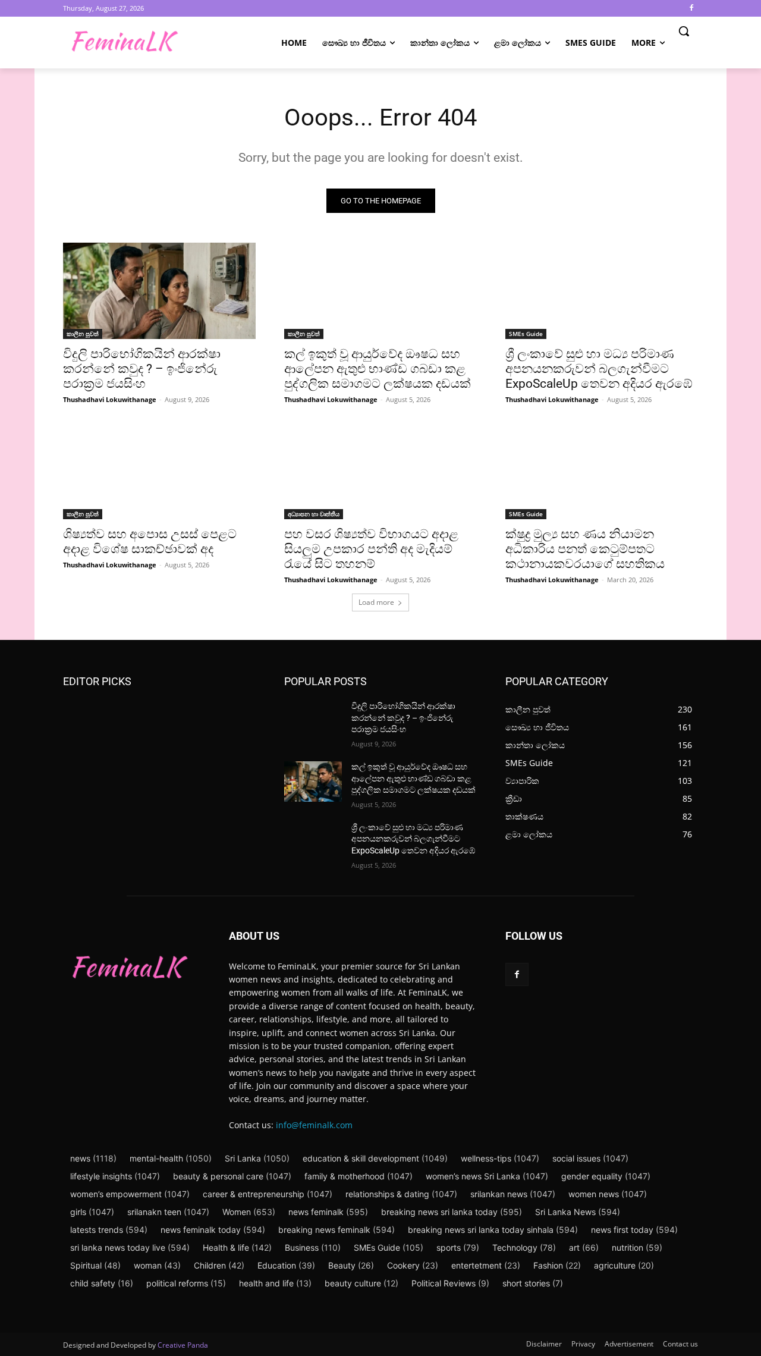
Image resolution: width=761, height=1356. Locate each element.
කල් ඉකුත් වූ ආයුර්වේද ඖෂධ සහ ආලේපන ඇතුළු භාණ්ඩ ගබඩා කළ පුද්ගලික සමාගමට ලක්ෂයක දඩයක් (377, 369)
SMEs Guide (526, 333)
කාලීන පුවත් (83, 333)
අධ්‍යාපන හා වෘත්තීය (313, 514)
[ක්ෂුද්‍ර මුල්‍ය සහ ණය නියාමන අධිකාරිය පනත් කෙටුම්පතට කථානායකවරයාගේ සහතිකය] (601, 471)
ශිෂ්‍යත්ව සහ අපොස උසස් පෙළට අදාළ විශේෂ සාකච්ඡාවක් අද (150, 541)
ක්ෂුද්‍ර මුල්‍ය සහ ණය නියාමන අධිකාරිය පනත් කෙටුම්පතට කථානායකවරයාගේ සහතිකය (585, 549)
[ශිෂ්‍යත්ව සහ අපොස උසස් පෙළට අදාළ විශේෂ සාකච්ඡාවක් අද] (159, 471)
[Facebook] (691, 8)
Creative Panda (183, 1345)
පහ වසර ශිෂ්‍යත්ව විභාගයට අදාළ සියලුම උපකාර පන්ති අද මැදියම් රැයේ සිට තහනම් (371, 549)
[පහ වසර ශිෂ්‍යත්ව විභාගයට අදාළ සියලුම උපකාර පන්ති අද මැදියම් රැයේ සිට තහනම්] (380, 471)
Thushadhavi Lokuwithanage (109, 399)
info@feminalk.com (314, 1125)
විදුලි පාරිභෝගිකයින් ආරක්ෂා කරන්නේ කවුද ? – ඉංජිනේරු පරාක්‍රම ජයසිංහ (142, 369)
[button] (683, 31)
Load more (376, 602)
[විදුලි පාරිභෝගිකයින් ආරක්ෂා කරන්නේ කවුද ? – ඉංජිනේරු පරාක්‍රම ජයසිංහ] (159, 291)
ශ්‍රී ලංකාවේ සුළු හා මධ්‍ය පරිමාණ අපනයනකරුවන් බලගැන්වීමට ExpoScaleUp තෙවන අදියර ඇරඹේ (599, 369)
